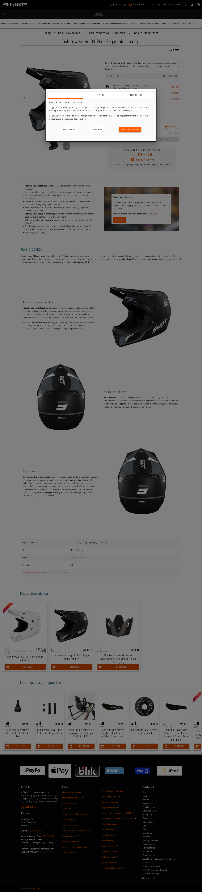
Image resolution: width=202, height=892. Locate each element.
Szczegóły (101, 95)
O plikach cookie (136, 95)
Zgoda (65, 95)
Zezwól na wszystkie (130, 129)
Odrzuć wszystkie (69, 129)
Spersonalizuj (97, 129)
